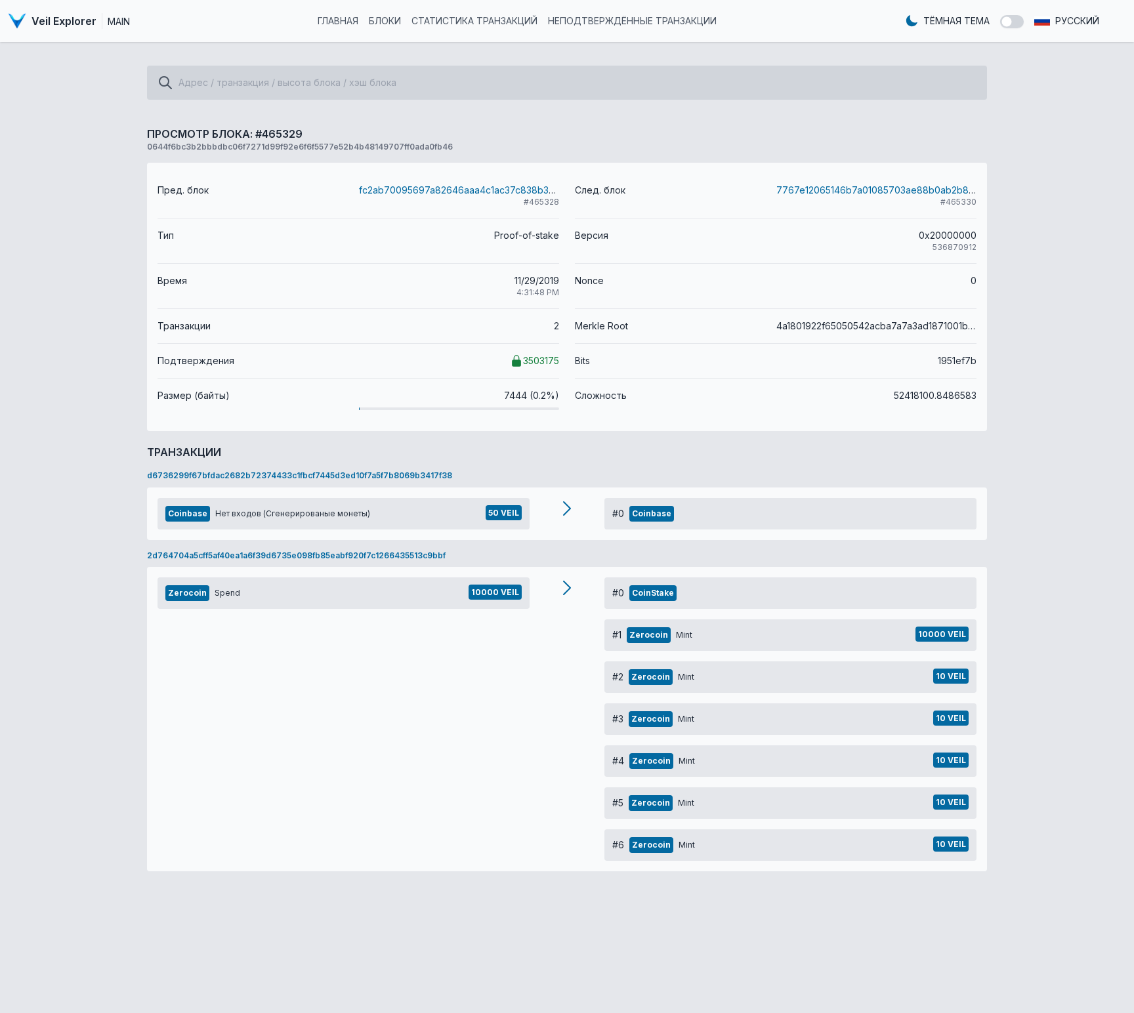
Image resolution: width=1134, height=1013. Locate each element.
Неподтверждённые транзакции (632, 20)
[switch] (1012, 21)
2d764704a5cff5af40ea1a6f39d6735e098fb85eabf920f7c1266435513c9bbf (296, 555)
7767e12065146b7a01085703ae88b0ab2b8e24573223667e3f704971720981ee (951, 190)
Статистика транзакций (474, 20)
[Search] (165, 82)
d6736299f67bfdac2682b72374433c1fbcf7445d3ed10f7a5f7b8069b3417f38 (299, 475)
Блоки (385, 20)
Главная (338, 20)
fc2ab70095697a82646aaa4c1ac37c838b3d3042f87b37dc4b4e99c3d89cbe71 (534, 190)
